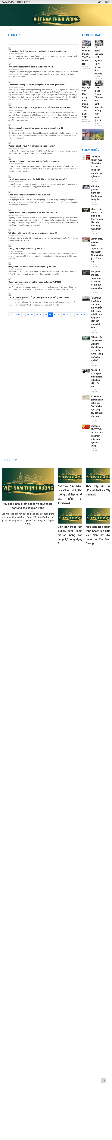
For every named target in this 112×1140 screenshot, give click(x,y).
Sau (77, 314)
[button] (11, 29)
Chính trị (10, 460)
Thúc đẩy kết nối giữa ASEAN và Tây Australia (98, 490)
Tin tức (16, 35)
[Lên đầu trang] (103, 1080)
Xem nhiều (91, 150)
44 (28, 314)
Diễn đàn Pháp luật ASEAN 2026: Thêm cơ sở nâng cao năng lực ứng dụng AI (70, 535)
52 (64, 314)
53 (68, 314)
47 (41, 314)
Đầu (11, 314)
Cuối (83, 314)
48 (46, 314)
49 (51, 314)
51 (59, 314)
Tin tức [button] (57, 29)
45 (32, 314)
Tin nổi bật (92, 35)
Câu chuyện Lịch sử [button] (72, 29)
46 (37, 314)
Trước (17, 314)
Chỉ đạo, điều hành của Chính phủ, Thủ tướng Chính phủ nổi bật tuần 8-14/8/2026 (70, 494)
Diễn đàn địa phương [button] (23, 29)
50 (55, 314)
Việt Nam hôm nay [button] (43, 29)
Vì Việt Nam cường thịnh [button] (94, 29)
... (23, 314)
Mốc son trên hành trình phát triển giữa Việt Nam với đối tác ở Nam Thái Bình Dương (98, 535)
